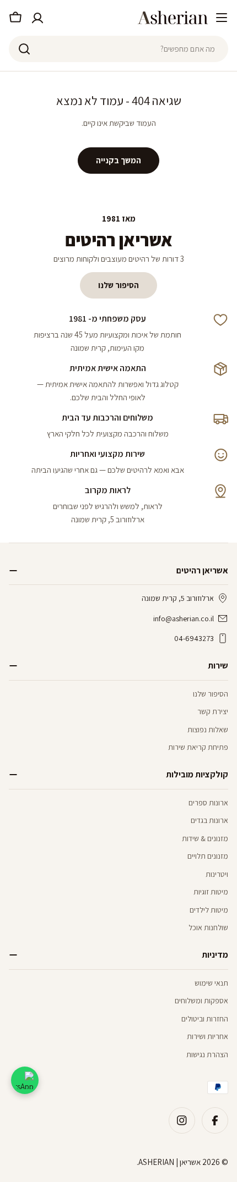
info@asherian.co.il (183, 618)
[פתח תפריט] (221, 17)
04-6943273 (194, 638)
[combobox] (118, 49)
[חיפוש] (24, 49)
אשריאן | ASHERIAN (169, 1162)
